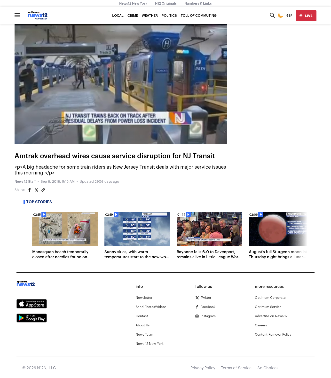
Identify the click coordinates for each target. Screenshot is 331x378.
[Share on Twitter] (36, 190)
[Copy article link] (43, 190)
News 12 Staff (25, 181)
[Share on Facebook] (30, 190)
